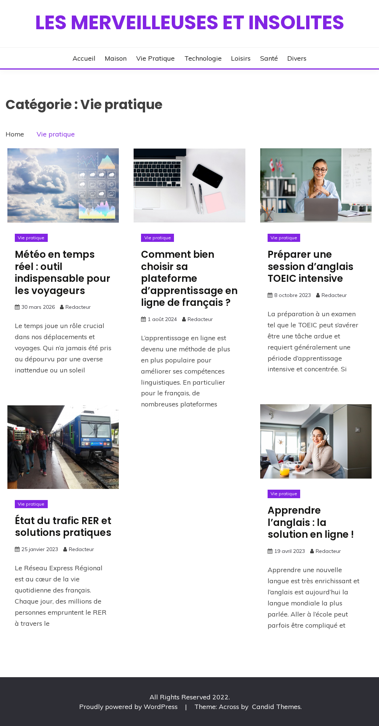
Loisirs (241, 58)
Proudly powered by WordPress (129, 706)
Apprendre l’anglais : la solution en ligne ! (311, 522)
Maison (116, 58)
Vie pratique (155, 58)
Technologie (203, 58)
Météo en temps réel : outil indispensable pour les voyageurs (62, 272)
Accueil (84, 58)
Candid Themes (276, 706)
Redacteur (78, 307)
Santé (269, 58)
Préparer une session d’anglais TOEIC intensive (310, 266)
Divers (296, 58)
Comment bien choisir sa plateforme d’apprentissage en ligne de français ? (189, 278)
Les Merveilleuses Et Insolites (189, 22)
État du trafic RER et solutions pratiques (63, 527)
